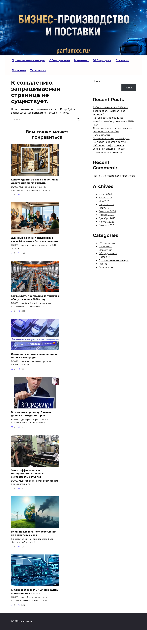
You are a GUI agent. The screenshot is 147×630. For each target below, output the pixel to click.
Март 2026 (105, 208)
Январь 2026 (106, 214)
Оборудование (59, 60)
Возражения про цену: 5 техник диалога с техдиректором (31, 414)
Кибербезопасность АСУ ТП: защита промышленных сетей (34, 591)
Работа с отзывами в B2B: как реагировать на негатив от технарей (110, 111)
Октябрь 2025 (107, 225)
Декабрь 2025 (107, 218)
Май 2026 (104, 201)
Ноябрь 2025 (106, 221)
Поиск (97, 81)
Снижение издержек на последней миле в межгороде (34, 356)
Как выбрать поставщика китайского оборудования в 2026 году (35, 297)
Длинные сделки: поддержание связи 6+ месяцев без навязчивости (34, 239)
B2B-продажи (102, 60)
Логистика (19, 70)
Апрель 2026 (106, 204)
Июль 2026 (105, 194)
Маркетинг (81, 60)
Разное (103, 263)
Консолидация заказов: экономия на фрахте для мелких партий (34, 181)
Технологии (38, 70)
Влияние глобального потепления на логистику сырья (33, 533)
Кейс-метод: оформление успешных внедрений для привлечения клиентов (109, 149)
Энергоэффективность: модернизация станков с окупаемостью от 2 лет (27, 473)
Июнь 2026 (105, 197)
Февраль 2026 (107, 211)
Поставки (122, 60)
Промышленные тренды (28, 60)
